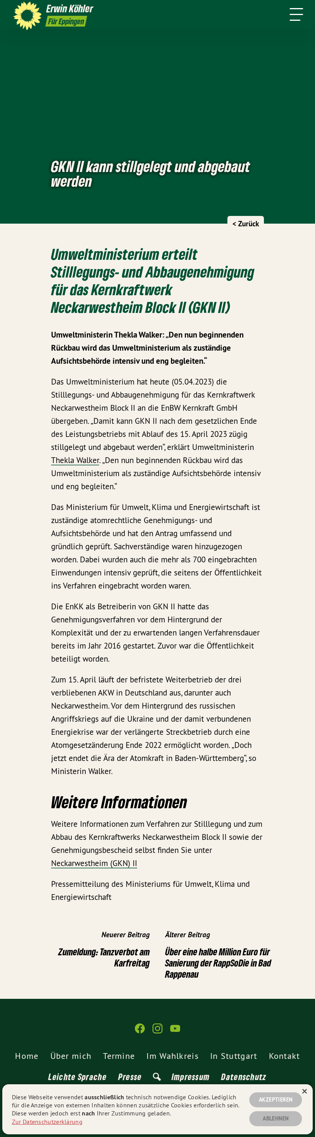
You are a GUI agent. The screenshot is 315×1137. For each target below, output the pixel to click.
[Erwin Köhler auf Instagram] (157, 1031)
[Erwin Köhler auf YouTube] (175, 1031)
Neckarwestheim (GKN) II (94, 863)
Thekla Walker (75, 460)
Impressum (191, 1076)
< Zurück (245, 224)
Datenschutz (243, 1076)
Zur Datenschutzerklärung (47, 1121)
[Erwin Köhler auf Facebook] (140, 1031)
